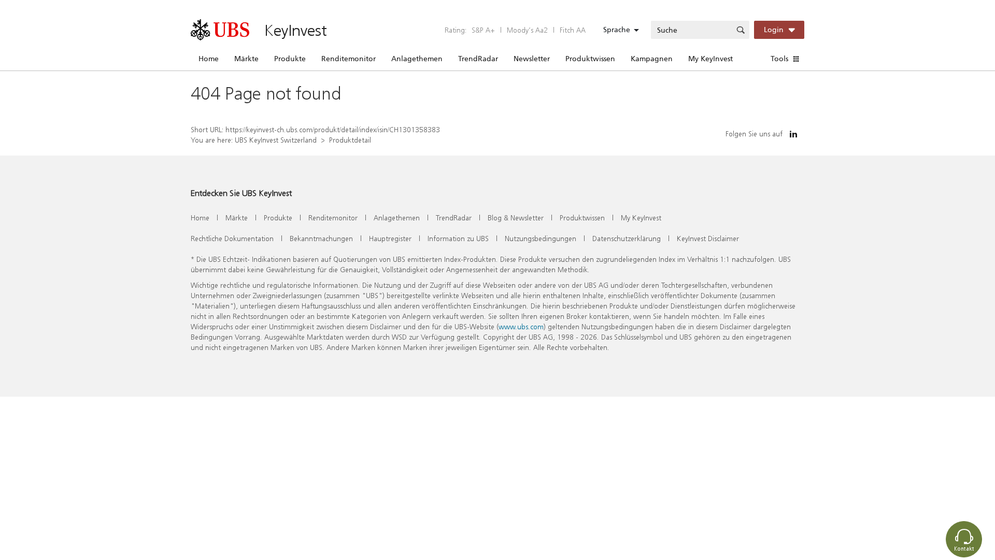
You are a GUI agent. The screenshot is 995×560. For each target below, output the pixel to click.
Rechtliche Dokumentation (232, 238)
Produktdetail (350, 140)
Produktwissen (590, 58)
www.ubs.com (521, 326)
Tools (779, 58)
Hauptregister (390, 238)
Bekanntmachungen (321, 238)
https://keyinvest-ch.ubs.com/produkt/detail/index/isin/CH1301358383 (332, 129)
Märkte (246, 58)
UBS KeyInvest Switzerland (276, 140)
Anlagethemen (417, 58)
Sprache (616, 29)
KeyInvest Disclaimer (708, 238)
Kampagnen (652, 58)
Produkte (290, 58)
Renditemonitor (348, 58)
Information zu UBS (458, 238)
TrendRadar (478, 58)
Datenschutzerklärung (626, 238)
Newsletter (532, 58)
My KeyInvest (710, 58)
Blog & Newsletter (516, 217)
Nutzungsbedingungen (540, 238)
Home (208, 58)
